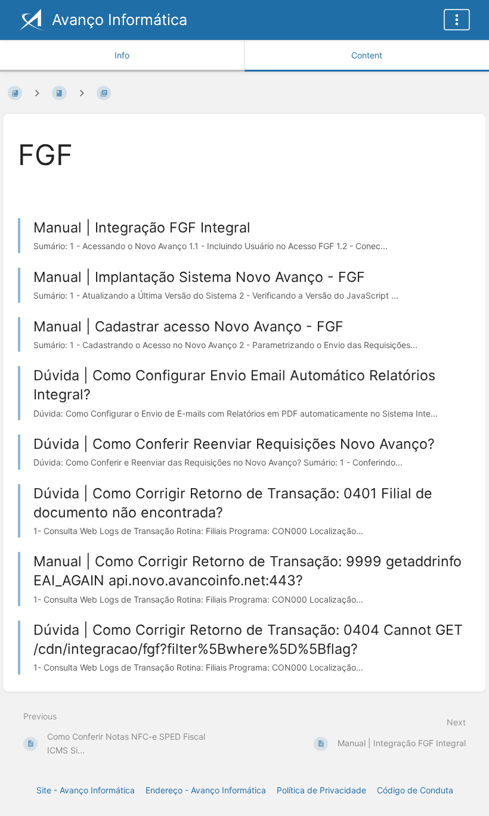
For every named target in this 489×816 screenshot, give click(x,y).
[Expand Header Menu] (457, 19)
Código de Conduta (415, 790)
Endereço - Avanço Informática (206, 790)
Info (121, 55)
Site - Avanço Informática (85, 790)
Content (366, 55)
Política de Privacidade (321, 790)
